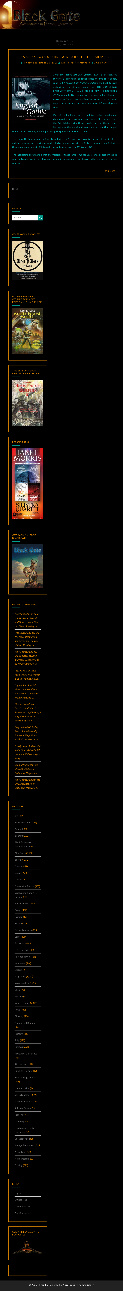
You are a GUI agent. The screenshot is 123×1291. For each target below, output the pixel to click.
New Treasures (22, 1002)
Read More (111, 171)
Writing (18, 1165)
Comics (18, 866)
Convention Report (24, 886)
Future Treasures (23, 930)
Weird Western (22, 1158)
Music (17, 989)
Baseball (19, 829)
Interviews (20, 963)
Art (16, 815)
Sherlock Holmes (23, 1101)
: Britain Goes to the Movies (64, 57)
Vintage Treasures (24, 1145)
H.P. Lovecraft (21, 950)
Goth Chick (20, 943)
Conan (18, 872)
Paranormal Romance (26, 1022)
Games (18, 936)
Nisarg (90, 1284)
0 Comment (101, 62)
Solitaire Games (23, 1108)
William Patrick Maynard (75, 62)
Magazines (20, 976)
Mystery (19, 996)
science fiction (22, 1088)
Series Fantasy (22, 1094)
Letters (18, 969)
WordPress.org (22, 1213)
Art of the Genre (23, 822)
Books (18, 859)
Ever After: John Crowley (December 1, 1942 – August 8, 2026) (27, 674)
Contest (19, 879)
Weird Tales (20, 1152)
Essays (18, 910)
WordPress (69, 1284)
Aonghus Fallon (22, 613)
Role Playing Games (25, 1077)
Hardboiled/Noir (23, 956)
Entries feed (21, 1199)
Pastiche (19, 1033)
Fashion (18, 916)
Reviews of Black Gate (26, 1053)
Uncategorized (22, 1138)
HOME (15, 188)
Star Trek (19, 1114)
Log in (18, 1193)
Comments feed (23, 1206)
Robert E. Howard (24, 1070)
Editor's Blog (21, 903)
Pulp (17, 1040)
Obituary (19, 1016)
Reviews (19, 1046)
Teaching (19, 1121)
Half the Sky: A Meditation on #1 (26, 768)
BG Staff (19, 835)
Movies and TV (22, 983)
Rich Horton (21, 1064)
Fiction (18, 923)
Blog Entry (20, 853)
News (17, 1009)
